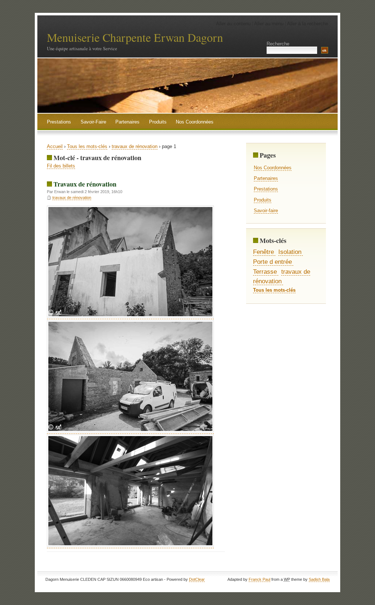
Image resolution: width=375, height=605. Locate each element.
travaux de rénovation (134, 146)
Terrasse (265, 271)
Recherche (278, 44)
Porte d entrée (272, 261)
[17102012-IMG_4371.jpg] (130, 545)
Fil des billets (61, 166)
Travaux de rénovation (84, 184)
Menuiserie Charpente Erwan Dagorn (135, 37)
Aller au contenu (233, 23)
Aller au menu (268, 23)
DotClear (197, 579)
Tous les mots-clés (87, 146)
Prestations (266, 189)
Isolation (289, 251)
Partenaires (266, 178)
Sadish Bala (319, 579)
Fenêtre (263, 251)
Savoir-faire (266, 210)
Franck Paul (259, 579)
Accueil (55, 146)
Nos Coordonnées (273, 167)
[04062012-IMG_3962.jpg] (130, 316)
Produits (262, 200)
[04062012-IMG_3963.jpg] (130, 431)
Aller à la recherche (307, 23)
